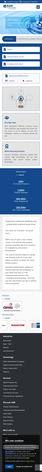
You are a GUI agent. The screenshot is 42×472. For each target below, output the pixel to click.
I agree (9, 466)
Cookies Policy (30, 461)
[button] (38, 7)
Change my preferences (24, 466)
